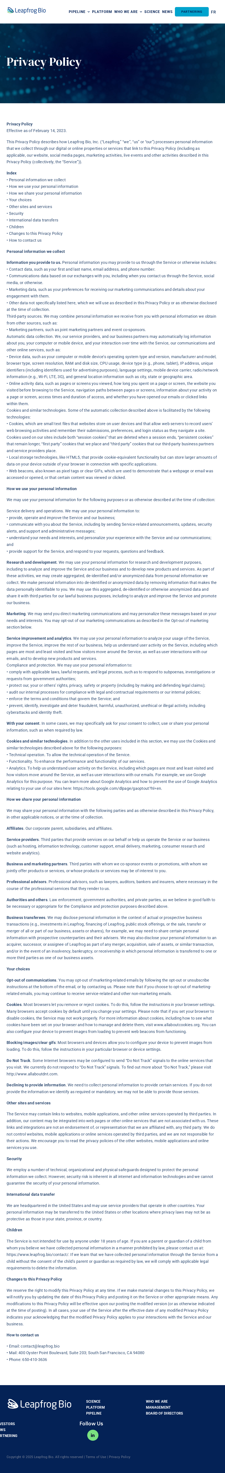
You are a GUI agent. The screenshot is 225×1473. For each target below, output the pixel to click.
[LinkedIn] (92, 1435)
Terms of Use (96, 1457)
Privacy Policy (119, 1457)
